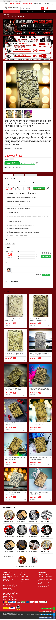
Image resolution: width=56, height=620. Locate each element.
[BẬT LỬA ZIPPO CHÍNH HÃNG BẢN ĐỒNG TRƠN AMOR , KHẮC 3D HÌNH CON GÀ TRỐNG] (15, 375)
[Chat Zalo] (54, 614)
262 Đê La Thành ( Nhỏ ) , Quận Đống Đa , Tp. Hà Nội (10, 586)
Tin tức (36, 12)
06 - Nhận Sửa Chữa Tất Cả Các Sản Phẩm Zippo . (17, 236)
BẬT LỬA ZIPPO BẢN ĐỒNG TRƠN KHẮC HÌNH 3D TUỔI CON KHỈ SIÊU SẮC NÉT (15, 458)
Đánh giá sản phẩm (46, 256)
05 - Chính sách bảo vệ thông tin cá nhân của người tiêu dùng (44, 585)
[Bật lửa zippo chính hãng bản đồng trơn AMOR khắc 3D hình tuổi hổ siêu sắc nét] (15, 340)
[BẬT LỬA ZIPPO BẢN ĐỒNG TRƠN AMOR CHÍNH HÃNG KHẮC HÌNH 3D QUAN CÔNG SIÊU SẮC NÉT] (40, 375)
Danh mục (7, 12)
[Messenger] (54, 617)
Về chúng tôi (6, 14)
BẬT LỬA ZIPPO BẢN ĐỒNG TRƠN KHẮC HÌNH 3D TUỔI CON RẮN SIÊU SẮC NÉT (40, 458)
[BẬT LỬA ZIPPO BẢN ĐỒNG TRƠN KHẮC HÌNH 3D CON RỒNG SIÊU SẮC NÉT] (15, 479)
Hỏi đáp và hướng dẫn (43, 12)
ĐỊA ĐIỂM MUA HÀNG (19, 175)
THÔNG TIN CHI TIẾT (8, 175)
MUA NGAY (11, 163)
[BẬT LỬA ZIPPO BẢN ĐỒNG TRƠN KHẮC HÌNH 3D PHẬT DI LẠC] (15, 410)
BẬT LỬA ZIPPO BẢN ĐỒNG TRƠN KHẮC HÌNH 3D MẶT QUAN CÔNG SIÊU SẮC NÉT (40, 423)
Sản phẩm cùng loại (8, 291)
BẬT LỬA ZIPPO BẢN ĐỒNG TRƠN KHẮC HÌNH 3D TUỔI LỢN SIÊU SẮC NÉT (40, 493)
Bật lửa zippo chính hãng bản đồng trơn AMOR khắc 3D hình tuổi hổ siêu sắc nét (14, 354)
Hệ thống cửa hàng (24, 576)
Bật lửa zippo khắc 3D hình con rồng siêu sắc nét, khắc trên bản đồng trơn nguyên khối (40, 319)
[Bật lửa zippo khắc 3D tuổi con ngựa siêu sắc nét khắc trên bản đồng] (15, 305)
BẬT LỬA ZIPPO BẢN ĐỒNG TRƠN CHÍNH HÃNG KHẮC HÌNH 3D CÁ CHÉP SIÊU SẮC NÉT (40, 354)
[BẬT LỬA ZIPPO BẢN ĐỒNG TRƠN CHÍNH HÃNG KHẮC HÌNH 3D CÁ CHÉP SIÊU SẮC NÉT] (40, 340)
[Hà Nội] (54, 608)
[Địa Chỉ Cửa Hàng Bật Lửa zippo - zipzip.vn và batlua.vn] (28, 47)
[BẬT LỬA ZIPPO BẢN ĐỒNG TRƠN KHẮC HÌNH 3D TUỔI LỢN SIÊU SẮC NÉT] (40, 479)
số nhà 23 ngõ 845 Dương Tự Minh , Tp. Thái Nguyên (10, 594)
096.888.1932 (28, 201)
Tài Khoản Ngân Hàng (24, 579)
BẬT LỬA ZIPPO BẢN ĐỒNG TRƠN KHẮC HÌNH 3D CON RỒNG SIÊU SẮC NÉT (15, 493)
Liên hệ (21, 581)
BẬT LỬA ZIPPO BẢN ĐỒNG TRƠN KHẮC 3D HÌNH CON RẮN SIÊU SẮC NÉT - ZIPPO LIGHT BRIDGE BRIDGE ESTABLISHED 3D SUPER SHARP (28, 123)
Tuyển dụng (22, 578)
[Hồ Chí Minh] (54, 611)
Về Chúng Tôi (23, 574)
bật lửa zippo (8, 243)
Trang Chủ (23, 12)
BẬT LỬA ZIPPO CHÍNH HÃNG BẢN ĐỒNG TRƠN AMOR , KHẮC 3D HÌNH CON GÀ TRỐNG (15, 388)
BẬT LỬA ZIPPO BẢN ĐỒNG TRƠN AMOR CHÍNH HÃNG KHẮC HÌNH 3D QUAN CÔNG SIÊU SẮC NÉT (40, 388)
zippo (13, 243)
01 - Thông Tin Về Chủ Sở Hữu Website (45, 574)
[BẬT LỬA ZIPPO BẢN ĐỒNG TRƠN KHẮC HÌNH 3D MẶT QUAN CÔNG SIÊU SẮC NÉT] (40, 410)
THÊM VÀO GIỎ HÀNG (28, 163)
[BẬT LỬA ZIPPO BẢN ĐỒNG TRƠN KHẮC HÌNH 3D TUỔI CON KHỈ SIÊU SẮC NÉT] (15, 444)
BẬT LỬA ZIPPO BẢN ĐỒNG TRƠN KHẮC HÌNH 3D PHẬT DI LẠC (15, 423)
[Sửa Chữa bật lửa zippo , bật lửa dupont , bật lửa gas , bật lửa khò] (28, 26)
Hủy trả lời (38, 274)
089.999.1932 (27, 208)
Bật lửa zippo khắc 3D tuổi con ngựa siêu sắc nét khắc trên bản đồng (15, 319)
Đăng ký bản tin (17, 1)
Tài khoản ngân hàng (31, 175)
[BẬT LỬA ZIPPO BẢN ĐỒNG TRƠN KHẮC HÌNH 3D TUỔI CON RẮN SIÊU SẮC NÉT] (40, 444)
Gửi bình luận (45, 274)
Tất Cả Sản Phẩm (30, 12)
